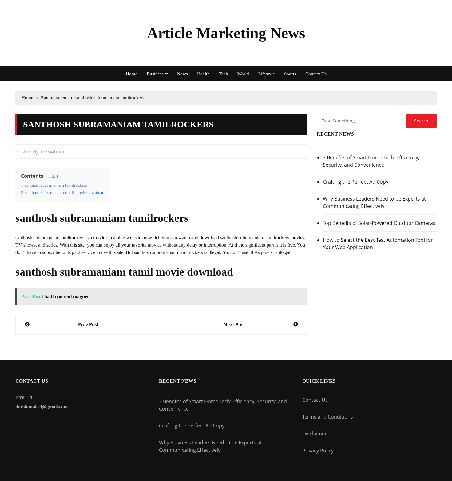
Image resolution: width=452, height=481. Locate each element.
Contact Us (316, 73)
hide (52, 176)
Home (131, 73)
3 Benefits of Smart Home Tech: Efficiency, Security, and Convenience (371, 161)
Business (155, 73)
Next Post (234, 324)
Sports (290, 73)
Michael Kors (52, 152)
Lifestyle (266, 73)
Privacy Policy (318, 450)
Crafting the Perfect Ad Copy (355, 181)
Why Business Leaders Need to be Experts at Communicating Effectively (374, 202)
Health (203, 73)
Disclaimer (314, 433)
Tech (223, 73)
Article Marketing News (226, 33)
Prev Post (88, 324)
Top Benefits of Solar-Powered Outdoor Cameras (379, 223)
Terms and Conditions (327, 416)
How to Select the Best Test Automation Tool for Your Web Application (378, 244)
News (182, 73)
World (243, 73)
